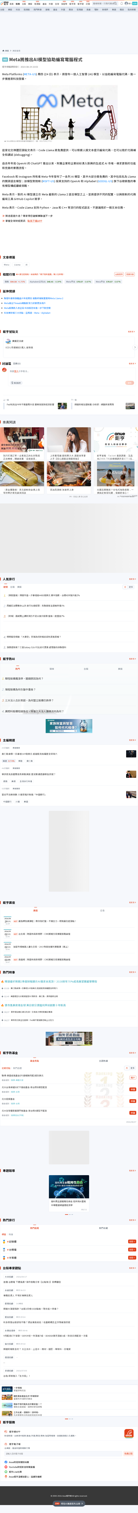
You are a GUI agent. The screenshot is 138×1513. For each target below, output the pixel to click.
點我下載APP (34, 220)
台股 (24, 3)
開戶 (133, 1077)
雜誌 (122, 9)
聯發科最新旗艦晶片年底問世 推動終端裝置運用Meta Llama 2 (33, 298)
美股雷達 (16, 50)
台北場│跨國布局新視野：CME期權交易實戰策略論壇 (42, 933)
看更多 (131, 331)
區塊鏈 (80, 9)
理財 (96, 9)
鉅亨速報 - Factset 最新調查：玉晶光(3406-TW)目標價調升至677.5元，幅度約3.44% (115, 457)
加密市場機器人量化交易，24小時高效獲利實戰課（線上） (41, 946)
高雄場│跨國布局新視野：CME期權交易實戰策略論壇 (42, 959)
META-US (30, 74)
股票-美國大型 (17, 1080)
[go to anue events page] (121, 3)
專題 (114, 9)
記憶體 (13, 1241)
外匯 (51, 3)
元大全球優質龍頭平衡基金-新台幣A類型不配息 (24, 1110)
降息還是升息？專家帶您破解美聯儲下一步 (29, 215)
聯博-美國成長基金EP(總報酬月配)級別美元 (22, 1075)
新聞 (18, 3)
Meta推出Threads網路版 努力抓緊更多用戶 (25, 303)
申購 (133, 1089)
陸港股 (37, 3)
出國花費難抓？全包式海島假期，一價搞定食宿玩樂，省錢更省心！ (115, 491)
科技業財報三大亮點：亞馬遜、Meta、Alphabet (27, 312)
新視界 (105, 9)
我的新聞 (132, 9)
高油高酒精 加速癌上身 (62, 489)
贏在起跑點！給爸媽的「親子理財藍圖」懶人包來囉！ (42, 274)
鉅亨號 (81, 3)
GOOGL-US (105, 181)
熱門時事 (38, 9)
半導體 (13, 1257)
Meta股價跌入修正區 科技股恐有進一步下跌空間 (27, 308)
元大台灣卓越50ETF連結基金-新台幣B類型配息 (24, 1087)
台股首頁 (119, 274)
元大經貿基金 (8, 1099)
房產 (89, 9)
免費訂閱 (128, 1453)
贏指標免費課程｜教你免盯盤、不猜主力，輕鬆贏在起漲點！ (45, 921)
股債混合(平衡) (17, 1115)
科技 (18, 9)
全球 (57, 3)
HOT (15, 921)
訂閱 (88, 3)
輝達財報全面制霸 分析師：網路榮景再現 (94, 404)
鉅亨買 (72, 3)
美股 (30, 3)
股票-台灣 (15, 1091)
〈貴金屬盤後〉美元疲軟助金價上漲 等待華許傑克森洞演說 (21, 491)
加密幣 (64, 3)
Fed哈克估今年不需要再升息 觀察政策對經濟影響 (30, 404)
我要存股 (130, 274)
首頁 (12, 3)
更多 (131, 587)
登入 (130, 3)
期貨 (71, 9)
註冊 (135, 3)
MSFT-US (48, 181)
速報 (47, 9)
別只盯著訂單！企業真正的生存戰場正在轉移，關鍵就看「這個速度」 (21, 457)
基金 (45, 3)
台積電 (13, 1249)
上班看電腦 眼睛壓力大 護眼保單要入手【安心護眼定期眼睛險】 (68, 457)
